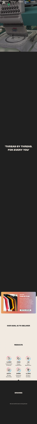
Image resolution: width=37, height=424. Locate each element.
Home (7, 1)
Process (20, 1)
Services (13, 1)
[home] (3, 2)
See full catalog (25, 310)
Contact (32, 1)
